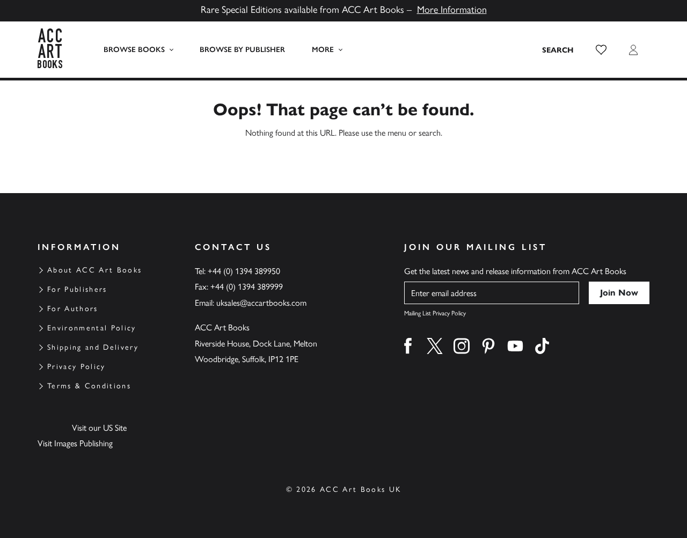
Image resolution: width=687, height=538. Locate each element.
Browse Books (134, 49)
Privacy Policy (76, 366)
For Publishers (77, 289)
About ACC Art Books (94, 270)
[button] (601, 50)
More (323, 49)
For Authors (72, 308)
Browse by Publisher (242, 49)
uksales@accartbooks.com (261, 303)
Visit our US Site (99, 428)
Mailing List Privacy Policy (435, 313)
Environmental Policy (91, 328)
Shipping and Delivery (92, 347)
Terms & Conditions (89, 385)
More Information (452, 10)
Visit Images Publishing (75, 443)
